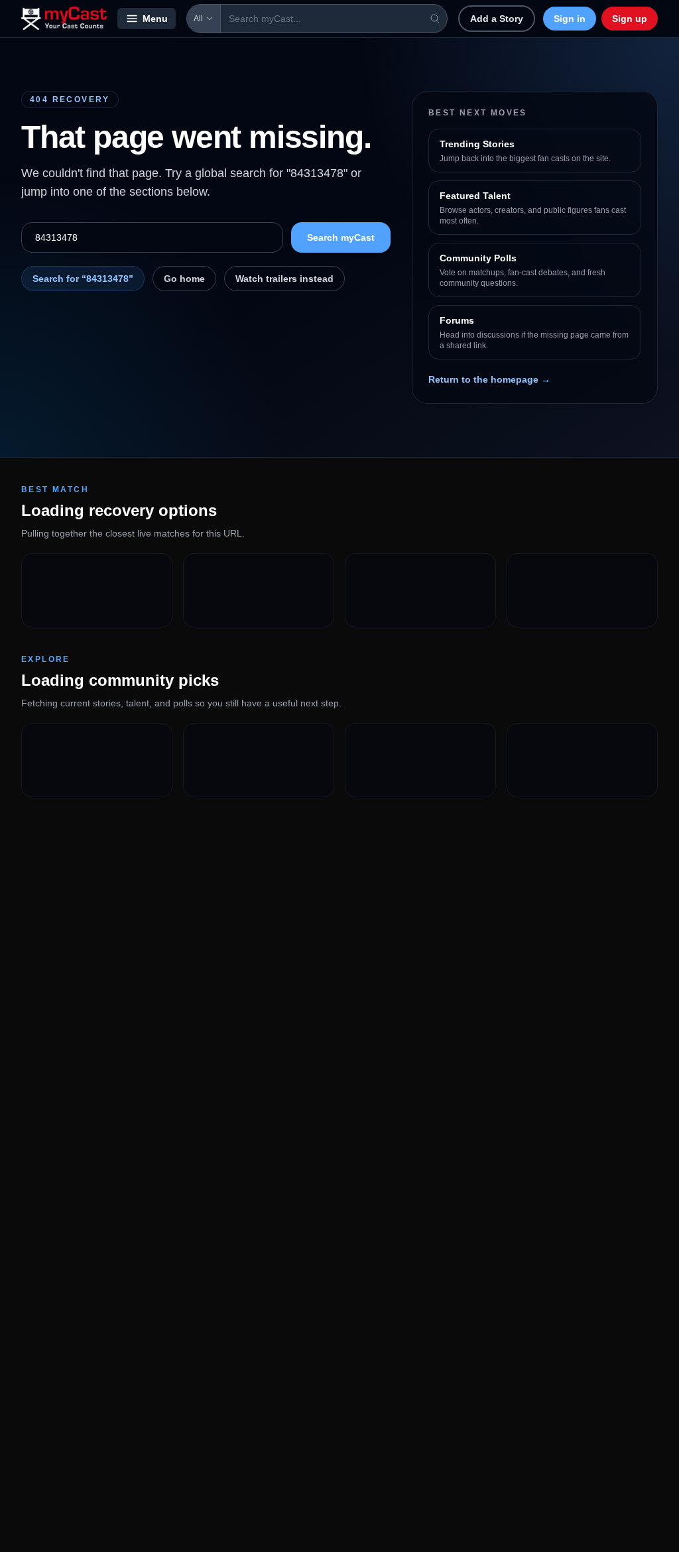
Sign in (570, 18)
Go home (184, 278)
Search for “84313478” (82, 278)
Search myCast (341, 237)
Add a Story (496, 18)
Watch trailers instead (284, 278)
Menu (155, 18)
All (198, 18)
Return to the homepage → (489, 379)
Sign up (629, 18)
